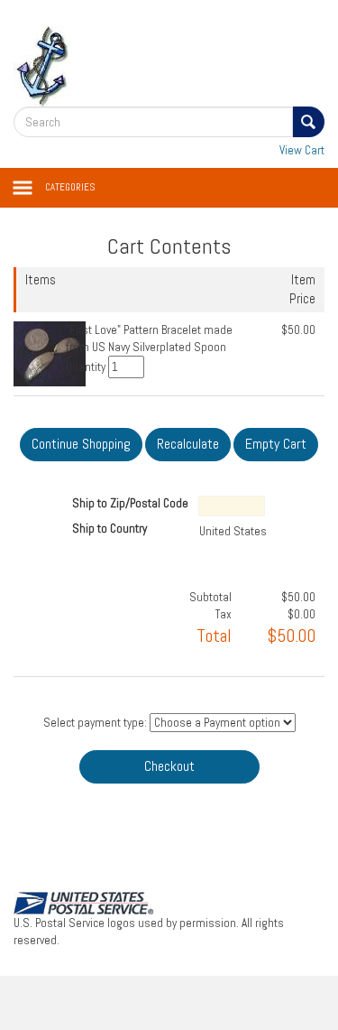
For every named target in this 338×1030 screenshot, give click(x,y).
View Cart (301, 150)
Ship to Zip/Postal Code (130, 503)
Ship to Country (109, 528)
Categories (70, 187)
